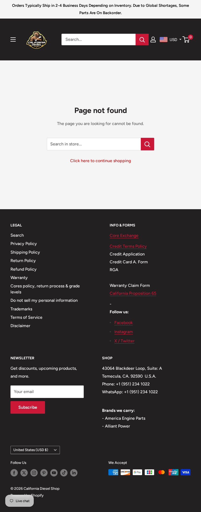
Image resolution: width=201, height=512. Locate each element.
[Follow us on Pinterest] (44, 472)
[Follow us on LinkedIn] (73, 472)
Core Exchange (124, 235)
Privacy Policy (23, 243)
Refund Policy (23, 269)
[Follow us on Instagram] (34, 472)
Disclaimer (20, 325)
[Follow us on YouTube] (54, 472)
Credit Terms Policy (128, 246)
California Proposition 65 (133, 293)
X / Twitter (124, 340)
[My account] (153, 39)
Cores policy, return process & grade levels (45, 288)
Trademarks (21, 308)
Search (17, 235)
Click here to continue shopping (100, 160)
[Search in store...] (147, 144)
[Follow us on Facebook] (14, 472)
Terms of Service (26, 317)
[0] (186, 39)
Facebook (123, 322)
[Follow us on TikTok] (64, 472)
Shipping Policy (25, 252)
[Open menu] (13, 39)
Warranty (19, 277)
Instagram (123, 331)
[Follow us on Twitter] (24, 472)
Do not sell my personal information (44, 300)
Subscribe (27, 407)
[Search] (142, 39)
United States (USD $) (30, 450)
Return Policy (23, 260)
